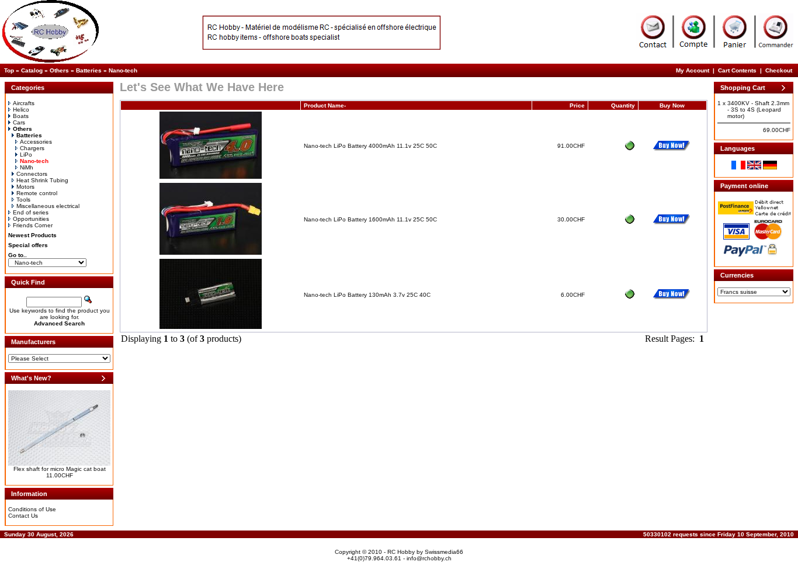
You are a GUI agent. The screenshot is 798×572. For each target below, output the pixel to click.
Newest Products (32, 235)
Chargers (32, 148)
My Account (692, 70)
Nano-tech (123, 70)
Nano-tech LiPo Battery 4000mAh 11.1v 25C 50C (370, 146)
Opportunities (31, 219)
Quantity (623, 105)
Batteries (89, 70)
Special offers (28, 245)
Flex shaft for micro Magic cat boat (59, 469)
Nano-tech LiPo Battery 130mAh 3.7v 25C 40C (367, 295)
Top (9, 70)
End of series (30, 212)
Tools (23, 199)
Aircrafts (23, 103)
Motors (25, 186)
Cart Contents (737, 70)
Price (577, 105)
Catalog (32, 70)
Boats (21, 116)
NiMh (26, 167)
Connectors (31, 174)
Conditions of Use (32, 509)
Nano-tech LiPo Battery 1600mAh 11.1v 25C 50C (370, 219)
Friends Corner (33, 225)
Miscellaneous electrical (47, 206)
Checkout (778, 70)
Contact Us (23, 515)
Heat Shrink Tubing (42, 180)
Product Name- (325, 105)
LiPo (26, 154)
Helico (21, 109)
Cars (19, 122)
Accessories (36, 141)
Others (59, 70)
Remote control (36, 193)
